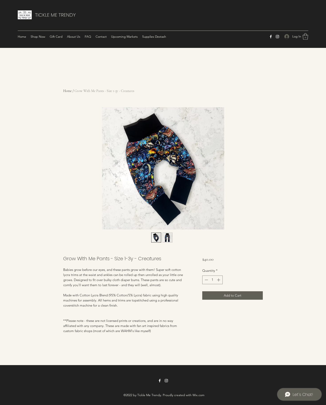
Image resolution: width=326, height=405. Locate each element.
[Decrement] (206, 280)
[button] (305, 36)
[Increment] (219, 280)
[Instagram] (277, 36)
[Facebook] (271, 36)
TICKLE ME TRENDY (55, 15)
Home (67, 91)
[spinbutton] (212, 280)
